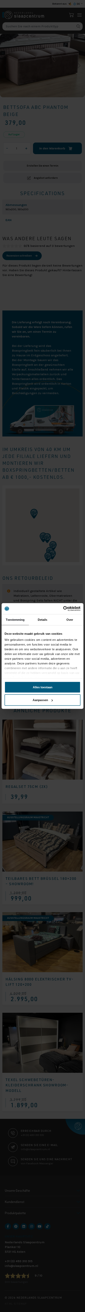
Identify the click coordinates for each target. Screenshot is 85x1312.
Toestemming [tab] (15, 619)
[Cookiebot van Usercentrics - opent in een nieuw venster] (63, 608)
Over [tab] (69, 619)
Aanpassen (40, 700)
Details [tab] (42, 619)
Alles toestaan (42, 687)
